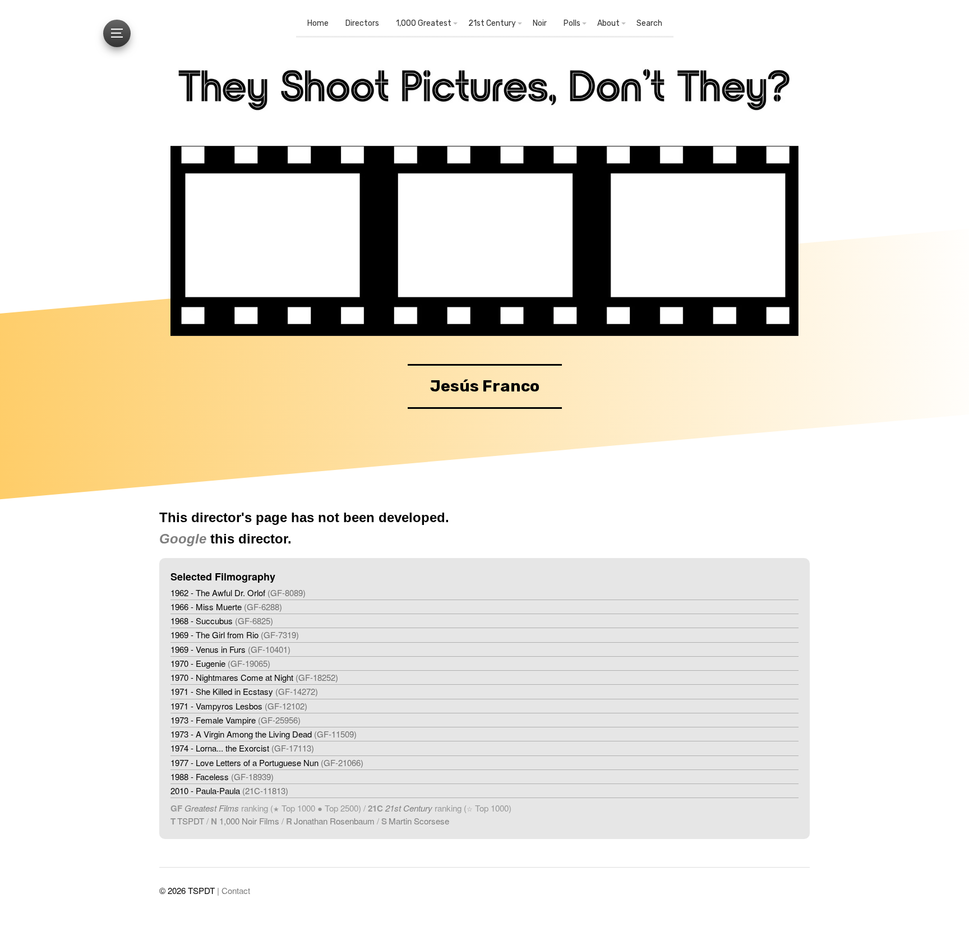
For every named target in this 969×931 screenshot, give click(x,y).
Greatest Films (211, 808)
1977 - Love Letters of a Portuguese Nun (266, 762)
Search (649, 23)
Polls (572, 23)
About (608, 23)
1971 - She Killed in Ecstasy (244, 691)
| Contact (233, 890)
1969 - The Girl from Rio (234, 634)
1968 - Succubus (221, 620)
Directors (362, 23)
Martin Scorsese (419, 821)
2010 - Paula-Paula (229, 790)
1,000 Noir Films (249, 821)
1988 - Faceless (222, 776)
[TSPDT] (484, 94)
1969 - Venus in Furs (230, 649)
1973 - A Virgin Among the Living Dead (263, 734)
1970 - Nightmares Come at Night (254, 677)
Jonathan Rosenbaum (334, 821)
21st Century (492, 23)
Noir (540, 23)
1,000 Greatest (423, 23)
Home (318, 23)
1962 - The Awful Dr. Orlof (238, 592)
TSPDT (190, 821)
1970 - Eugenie (220, 663)
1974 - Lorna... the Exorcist (242, 748)
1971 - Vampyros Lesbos (238, 706)
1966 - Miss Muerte (226, 606)
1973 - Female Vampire (235, 720)
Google (182, 538)
